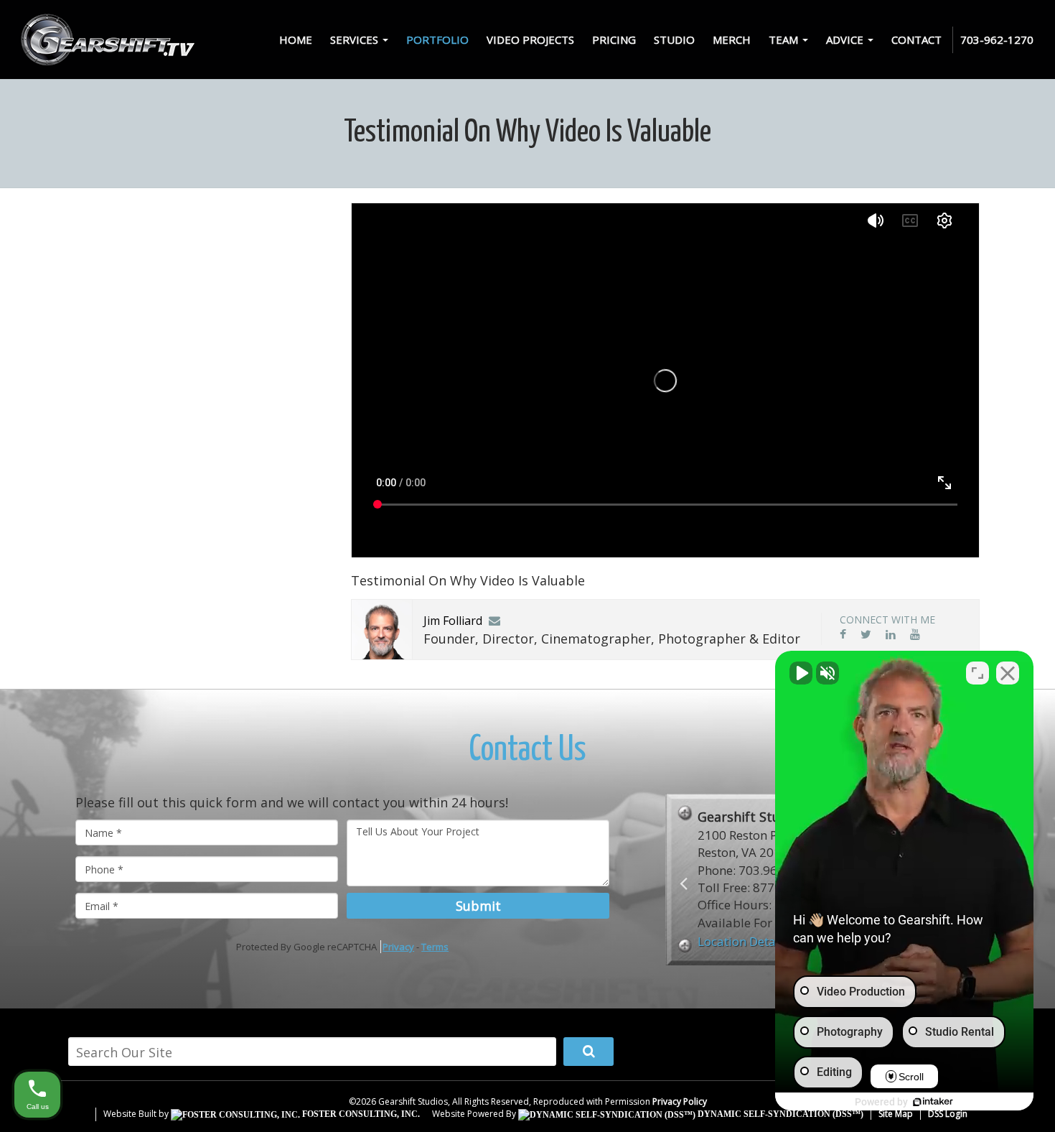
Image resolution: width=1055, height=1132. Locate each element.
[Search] (588, 1051)
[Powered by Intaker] (933, 1102)
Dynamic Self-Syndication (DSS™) (779, 1114)
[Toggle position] (977, 673)
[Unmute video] (800, 673)
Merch (732, 39)
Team (785, 39)
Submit (478, 905)
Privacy (398, 946)
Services (355, 39)
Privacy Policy (679, 1101)
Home (295, 39)
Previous (684, 883)
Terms (435, 946)
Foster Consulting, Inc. (360, 1114)
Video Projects (530, 39)
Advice (846, 39)
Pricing (614, 39)
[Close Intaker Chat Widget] (1007, 673)
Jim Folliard (452, 620)
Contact (916, 39)
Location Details (743, 941)
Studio (674, 39)
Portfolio (437, 39)
